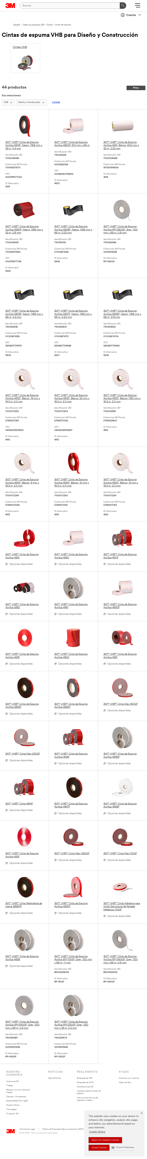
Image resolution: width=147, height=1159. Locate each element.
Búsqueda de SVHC (85, 1083)
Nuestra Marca (13, 1105)
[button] (123, 1148)
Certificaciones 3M (85, 1087)
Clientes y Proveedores (16, 1097)
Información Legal (27, 1129)
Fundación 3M (12, 1114)
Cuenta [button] (131, 15)
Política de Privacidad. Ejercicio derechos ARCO (63, 1129)
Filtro (136, 88)
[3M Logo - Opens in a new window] (10, 5)
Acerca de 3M (12, 1081)
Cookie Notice (97, 1132)
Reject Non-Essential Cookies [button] (105, 1140)
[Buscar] (123, 5)
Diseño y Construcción (29, 102)
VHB (6, 102)
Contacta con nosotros (129, 1078)
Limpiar (56, 102)
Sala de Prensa (54, 1078)
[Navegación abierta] (137, 6)
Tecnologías (11, 1110)
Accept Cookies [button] (99, 1148)
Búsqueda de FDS (84, 1078)
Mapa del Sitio (125, 1083)
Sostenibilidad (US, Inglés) (17, 1101)
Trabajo (9, 1086)
